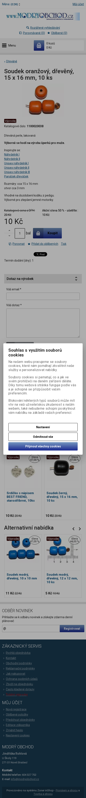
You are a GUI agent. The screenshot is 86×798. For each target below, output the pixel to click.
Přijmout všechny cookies (43, 446)
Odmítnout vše (43, 436)
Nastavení (43, 427)
